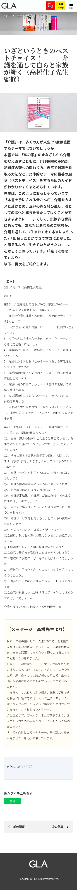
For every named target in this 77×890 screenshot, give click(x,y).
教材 (12, 801)
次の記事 (57, 826)
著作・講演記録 (26, 15)
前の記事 (19, 826)
